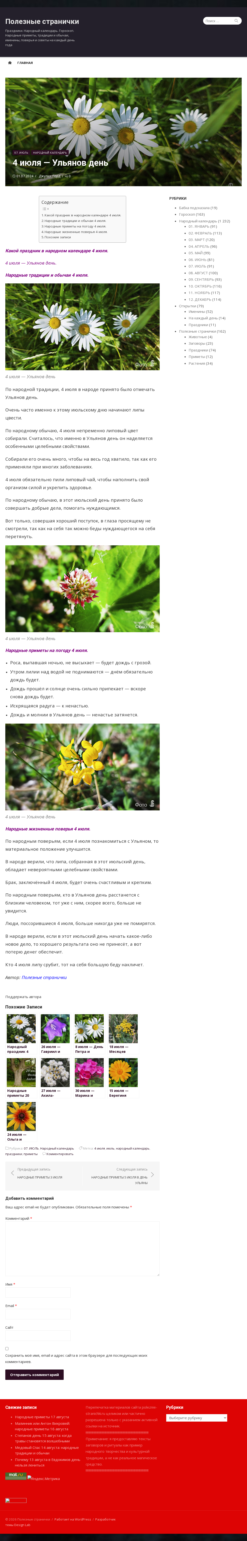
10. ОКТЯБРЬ (200, 286)
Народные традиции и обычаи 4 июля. (75, 221)
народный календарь (133, 1148)
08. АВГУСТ (198, 272)
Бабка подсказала (194, 207)
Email (11, 1305)
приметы (31, 1154)
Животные (198, 336)
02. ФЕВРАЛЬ (200, 233)
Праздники (198, 324)
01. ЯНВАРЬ (199, 226)
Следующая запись (119, 1176)
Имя (10, 1284)
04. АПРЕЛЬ (199, 246)
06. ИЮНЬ (197, 259)
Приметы (197, 356)
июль (110, 1148)
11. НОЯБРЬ (199, 292)
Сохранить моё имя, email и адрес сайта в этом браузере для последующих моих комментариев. (76, 1358)
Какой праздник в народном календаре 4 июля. (83, 215)
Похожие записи (58, 237)
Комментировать (60, 1154)
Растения (197, 363)
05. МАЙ (196, 252)
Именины (197, 311)
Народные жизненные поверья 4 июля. (76, 232)
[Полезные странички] (9, 62)
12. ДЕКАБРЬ (200, 299)
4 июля (99, 1148)
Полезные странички (42, 21)
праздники (13, 1154)
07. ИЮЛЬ (21, 152)
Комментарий (18, 1218)
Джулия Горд (49, 176)
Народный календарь (50, 152)
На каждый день (203, 317)
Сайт (9, 1327)
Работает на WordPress (73, 1519)
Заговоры (197, 343)
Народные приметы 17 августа (42, 1416)
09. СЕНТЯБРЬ (201, 279)
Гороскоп (187, 214)
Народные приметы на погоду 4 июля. (75, 226)
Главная (25, 63)
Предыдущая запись (39, 1173)
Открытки (187, 305)
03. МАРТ (197, 239)
